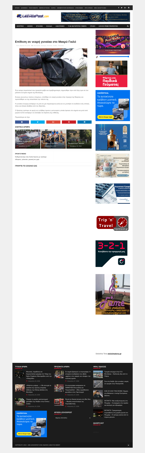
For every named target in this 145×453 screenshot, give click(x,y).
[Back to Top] (128, 445)
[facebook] (119, 7)
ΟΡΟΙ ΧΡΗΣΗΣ (89, 8)
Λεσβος (55, 45)
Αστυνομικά (36, 45)
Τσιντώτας (61, 45)
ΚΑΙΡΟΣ (53, 8)
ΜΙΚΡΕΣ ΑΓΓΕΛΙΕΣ (44, 8)
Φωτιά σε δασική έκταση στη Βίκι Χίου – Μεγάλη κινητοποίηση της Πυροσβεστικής (78, 401)
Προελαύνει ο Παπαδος (50, 143)
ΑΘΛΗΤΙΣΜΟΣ (60, 26)
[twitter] (121, 7)
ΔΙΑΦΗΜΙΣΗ (24, 8)
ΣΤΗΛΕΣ (92, 26)
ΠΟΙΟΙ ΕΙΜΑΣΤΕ (33, 8)
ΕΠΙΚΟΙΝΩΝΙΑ (79, 8)
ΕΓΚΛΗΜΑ (39, 26)
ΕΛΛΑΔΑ (49, 26)
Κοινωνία (49, 45)
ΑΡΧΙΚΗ (17, 8)
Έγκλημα (43, 45)
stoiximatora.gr (114, 354)
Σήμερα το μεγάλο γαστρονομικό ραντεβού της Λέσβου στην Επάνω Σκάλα (37, 401)
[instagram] (128, 7)
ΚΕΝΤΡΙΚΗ (20, 26)
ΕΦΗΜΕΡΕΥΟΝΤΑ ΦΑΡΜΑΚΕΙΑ (65, 8)
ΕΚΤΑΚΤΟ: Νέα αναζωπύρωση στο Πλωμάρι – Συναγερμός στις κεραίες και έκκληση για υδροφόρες (116, 403)
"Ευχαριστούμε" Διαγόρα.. (76, 143)
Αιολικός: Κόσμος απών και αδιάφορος (26, 142)
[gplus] (125, 7)
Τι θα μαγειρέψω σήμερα (77, 26)
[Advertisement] (113, 335)
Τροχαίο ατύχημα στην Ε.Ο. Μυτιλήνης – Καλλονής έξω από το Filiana (115, 374)
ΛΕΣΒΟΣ (30, 26)
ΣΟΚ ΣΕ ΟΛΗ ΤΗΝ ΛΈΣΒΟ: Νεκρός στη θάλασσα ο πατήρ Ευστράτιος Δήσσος (116, 393)
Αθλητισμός (21, 132)
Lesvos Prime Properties (108, 26)
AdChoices (96, 432)
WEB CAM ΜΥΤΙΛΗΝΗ (100, 8)
